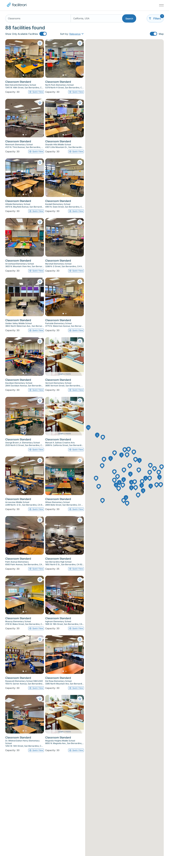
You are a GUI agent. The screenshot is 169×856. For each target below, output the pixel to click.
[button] (121, 455)
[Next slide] (38, 58)
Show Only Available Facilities (21, 33)
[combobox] (38, 18)
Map (161, 33)
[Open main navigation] (161, 5)
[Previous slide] (10, 58)
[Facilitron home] (16, 7)
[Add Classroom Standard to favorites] (40, 43)
